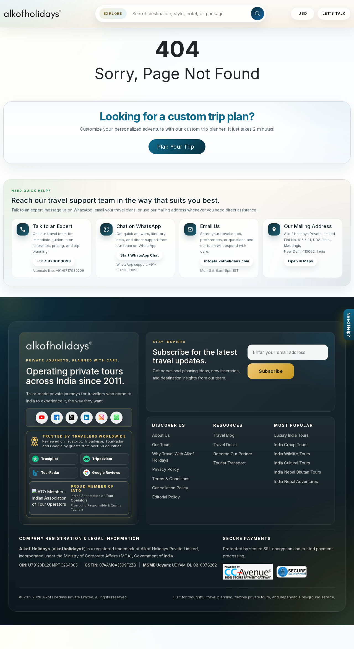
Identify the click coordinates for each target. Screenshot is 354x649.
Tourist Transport (229, 463)
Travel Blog (224, 435)
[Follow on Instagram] (101, 418)
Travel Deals (225, 444)
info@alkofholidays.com (226, 261)
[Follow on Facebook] (57, 418)
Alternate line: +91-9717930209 (58, 270)
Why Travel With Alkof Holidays (173, 457)
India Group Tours (291, 444)
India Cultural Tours (292, 463)
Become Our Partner (232, 453)
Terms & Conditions (170, 478)
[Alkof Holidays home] (34, 13)
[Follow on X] (72, 418)
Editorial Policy (166, 497)
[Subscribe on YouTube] (42, 418)
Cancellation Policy (170, 487)
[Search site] (257, 13)
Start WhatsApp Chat (139, 255)
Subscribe (271, 371)
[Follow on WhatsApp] (116, 418)
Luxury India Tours (291, 435)
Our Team (161, 444)
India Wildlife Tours (292, 453)
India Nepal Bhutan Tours (297, 472)
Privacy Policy (165, 469)
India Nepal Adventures (296, 481)
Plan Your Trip (175, 146)
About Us (161, 435)
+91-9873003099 (54, 261)
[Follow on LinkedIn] (86, 418)
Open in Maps (300, 261)
